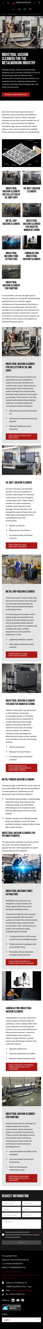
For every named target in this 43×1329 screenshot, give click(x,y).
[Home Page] (21, 3)
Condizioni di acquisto (31, 1275)
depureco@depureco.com (21, 1290)
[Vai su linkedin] (13, 1300)
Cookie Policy (16, 1272)
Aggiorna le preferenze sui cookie (12, 1275)
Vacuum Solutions (12, 14)
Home (3, 14)
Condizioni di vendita (9, 1278)
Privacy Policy (6, 1272)
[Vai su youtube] (17, 1300)
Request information (16, 94)
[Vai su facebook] (22, 1300)
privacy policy (34, 1232)
